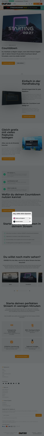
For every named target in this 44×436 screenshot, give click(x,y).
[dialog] (22, 218)
